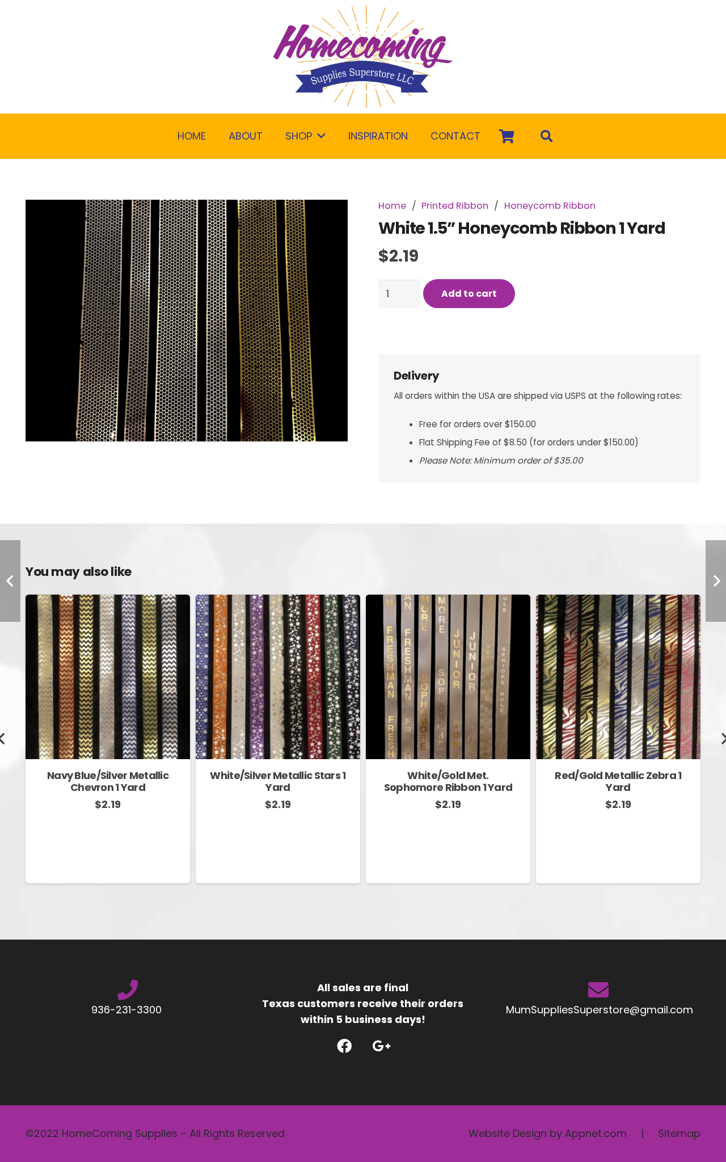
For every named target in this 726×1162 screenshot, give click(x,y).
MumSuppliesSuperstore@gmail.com (598, 1010)
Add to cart (469, 293)
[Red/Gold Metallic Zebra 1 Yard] (618, 602)
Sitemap (679, 1133)
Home (392, 205)
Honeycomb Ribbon (550, 205)
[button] (327, 220)
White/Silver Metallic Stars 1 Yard (277, 781)
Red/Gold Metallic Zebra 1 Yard (618, 781)
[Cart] (507, 136)
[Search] (546, 136)
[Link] (363, 57)
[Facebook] (344, 1046)
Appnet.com (596, 1133)
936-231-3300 (127, 1010)
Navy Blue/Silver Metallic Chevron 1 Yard (107, 781)
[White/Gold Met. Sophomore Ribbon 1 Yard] (448, 602)
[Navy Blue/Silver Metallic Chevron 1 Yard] (108, 602)
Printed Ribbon (454, 205)
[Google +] (381, 1046)
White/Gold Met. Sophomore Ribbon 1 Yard (448, 781)
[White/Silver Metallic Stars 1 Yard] (278, 602)
